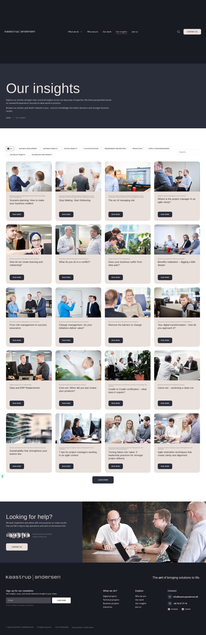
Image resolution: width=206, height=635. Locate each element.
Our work (107, 31)
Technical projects (111, 599)
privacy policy (77, 627)
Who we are (92, 31)
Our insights (121, 31)
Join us (135, 31)
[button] (103, 479)
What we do (73, 31)
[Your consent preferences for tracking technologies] (2, 476)
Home (8, 118)
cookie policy (88, 627)
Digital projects (110, 596)
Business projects (111, 603)
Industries (107, 607)
